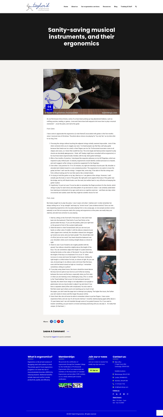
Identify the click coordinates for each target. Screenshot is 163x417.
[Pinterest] (58, 321)
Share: (45, 322)
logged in (55, 337)
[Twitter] (55, 321)
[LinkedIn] (62, 321)
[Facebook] (51, 321)
